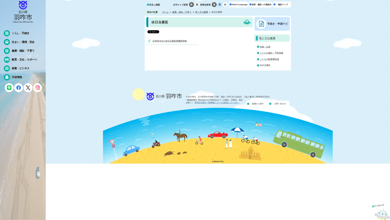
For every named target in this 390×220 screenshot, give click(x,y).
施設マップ (283, 4)
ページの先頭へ (380, 211)
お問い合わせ (280, 104)
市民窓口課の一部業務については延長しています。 (217, 102)
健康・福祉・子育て (181, 12)
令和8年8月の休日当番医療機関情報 (169, 41)
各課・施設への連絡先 (261, 4)
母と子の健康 (201, 12)
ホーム (165, 12)
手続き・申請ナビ (277, 23)
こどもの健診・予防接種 (271, 53)
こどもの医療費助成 (269, 59)
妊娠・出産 (265, 47)
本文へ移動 (154, 4)
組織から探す (258, 104)
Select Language (239, 4)
